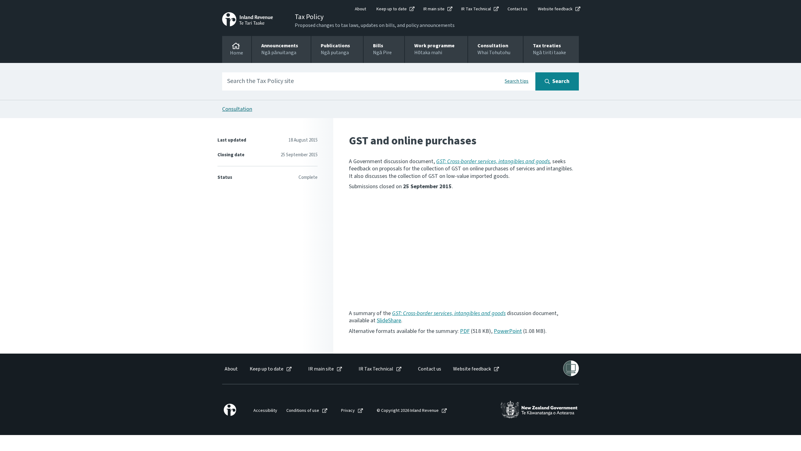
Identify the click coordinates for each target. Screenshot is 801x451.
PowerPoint (508, 331)
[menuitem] (231, 369)
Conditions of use (302, 410)
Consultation (237, 109)
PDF (465, 331)
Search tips (516, 81)
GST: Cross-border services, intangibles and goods (493, 161)
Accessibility (265, 410)
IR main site (434, 9)
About (360, 9)
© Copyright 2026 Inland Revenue (408, 410)
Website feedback (555, 9)
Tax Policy (309, 17)
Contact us (518, 9)
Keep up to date (391, 9)
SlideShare (389, 320)
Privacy (348, 410)
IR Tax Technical (476, 9)
